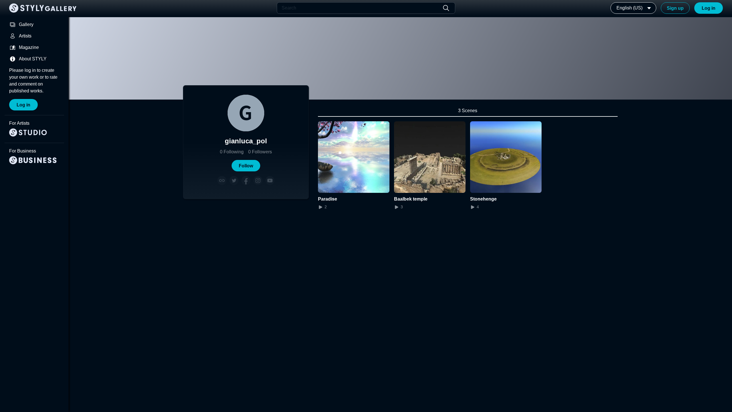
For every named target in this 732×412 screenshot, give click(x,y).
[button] (246, 165)
